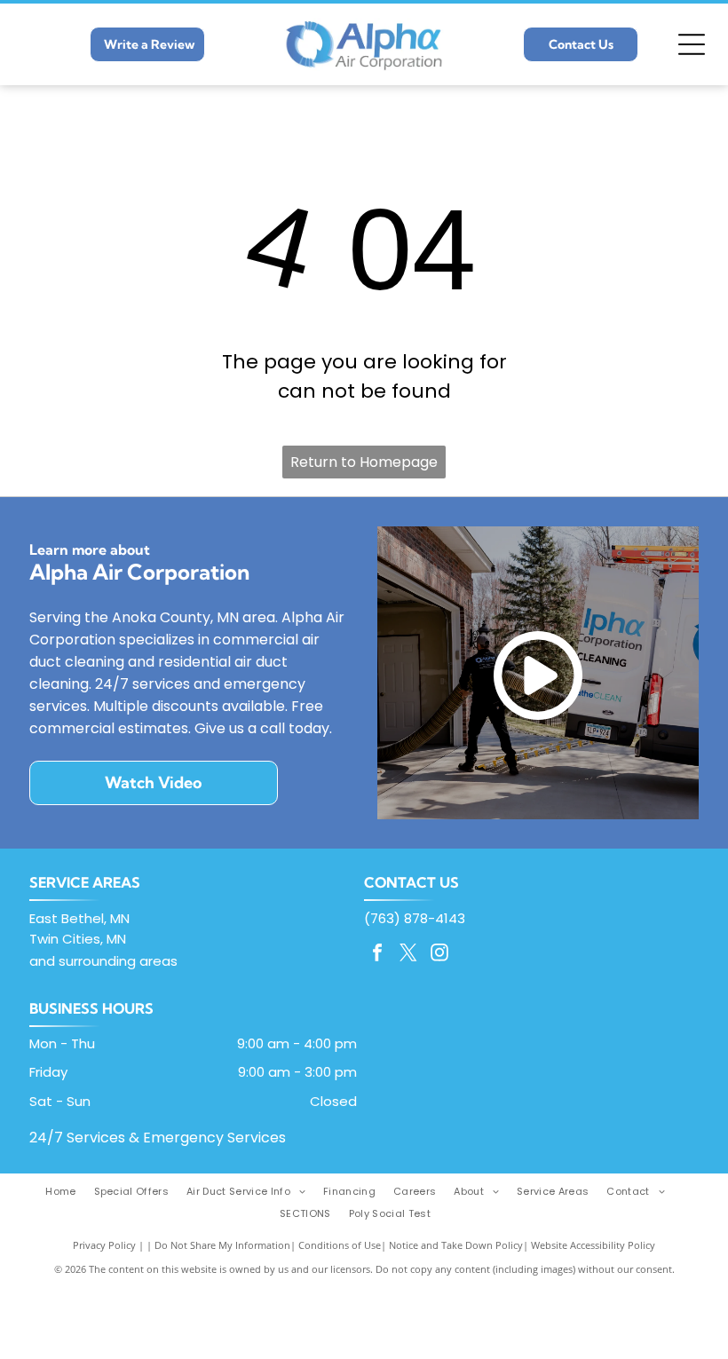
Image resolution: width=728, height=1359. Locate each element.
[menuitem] (69, 1192)
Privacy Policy (104, 1245)
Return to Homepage (364, 462)
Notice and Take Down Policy (456, 1245)
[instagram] (439, 954)
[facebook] (377, 954)
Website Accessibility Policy (593, 1245)
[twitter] (408, 954)
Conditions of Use (339, 1245)
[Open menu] (691, 44)
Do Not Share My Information (222, 1245)
